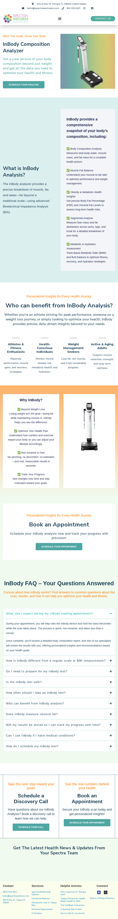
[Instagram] (105, 892)
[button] (59, 18)
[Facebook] (99, 892)
